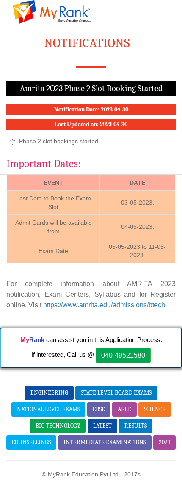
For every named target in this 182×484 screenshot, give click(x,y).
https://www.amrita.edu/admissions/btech (104, 305)
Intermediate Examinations (104, 442)
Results (135, 425)
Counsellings (31, 442)
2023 (164, 442)
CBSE (99, 409)
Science (154, 409)
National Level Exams (48, 409)
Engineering (49, 392)
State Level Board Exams (116, 392)
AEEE (124, 409)
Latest (102, 425)
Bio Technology (58, 425)
